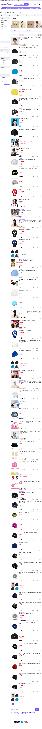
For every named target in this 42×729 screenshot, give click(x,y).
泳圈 (2, 45)
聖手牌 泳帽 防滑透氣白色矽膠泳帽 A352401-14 (28, 290)
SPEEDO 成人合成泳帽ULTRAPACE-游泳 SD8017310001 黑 (30, 280)
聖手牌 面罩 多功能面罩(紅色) (24, 189)
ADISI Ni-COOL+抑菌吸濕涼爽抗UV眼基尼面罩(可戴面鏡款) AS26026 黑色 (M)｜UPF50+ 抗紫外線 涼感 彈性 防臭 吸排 (30, 221)
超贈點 (38, 8)
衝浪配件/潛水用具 (4, 47)
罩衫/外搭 (2, 34)
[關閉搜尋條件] (16, 4)
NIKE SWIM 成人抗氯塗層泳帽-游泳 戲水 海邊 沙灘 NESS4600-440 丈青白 (30, 502)
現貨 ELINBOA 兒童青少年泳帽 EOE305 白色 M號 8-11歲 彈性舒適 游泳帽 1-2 (30, 432)
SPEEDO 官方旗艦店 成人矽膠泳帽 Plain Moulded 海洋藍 (29, 68)
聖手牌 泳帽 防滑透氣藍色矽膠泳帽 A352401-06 (28, 270)
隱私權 (27, 726)
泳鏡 (2, 43)
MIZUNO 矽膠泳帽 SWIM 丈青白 (25, 542)
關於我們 (15, 726)
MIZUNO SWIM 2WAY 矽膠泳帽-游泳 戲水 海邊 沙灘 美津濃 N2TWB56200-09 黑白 (30, 99)
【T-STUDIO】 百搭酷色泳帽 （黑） (27, 441)
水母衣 (2, 32)
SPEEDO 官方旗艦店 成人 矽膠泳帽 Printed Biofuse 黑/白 (29, 109)
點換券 (9, 8)
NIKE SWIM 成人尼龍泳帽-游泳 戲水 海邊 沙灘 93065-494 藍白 (30, 623)
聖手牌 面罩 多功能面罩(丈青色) (25, 239)
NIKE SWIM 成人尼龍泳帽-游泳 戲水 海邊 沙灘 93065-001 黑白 (30, 533)
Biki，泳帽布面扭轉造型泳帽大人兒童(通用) (27, 320)
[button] (11, 26)
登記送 (14, 8)
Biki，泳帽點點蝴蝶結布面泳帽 (25, 210)
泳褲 (2, 35)
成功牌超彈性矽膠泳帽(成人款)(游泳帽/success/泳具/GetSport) (30, 391)
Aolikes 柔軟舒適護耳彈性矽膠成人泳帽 (26, 492)
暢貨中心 (19, 8)
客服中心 (11, 726)
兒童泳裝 (2, 39)
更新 (28, 725)
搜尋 (37, 709)
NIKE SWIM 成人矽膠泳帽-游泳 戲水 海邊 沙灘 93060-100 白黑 (30, 573)
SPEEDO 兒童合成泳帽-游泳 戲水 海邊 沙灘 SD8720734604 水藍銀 (30, 300)
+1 (27, 45)
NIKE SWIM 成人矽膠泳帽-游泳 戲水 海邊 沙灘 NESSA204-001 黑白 (30, 603)
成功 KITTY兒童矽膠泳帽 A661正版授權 (28, 461)
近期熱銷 (35, 34)
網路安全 (23, 726)
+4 (27, 327)
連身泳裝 (2, 24)
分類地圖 (30, 726)
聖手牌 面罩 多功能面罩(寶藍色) (25, 330)
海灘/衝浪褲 (3, 37)
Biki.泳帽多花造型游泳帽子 (24, 118)
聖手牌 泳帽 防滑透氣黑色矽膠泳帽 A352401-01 (28, 129)
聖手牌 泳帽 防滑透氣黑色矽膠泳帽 (25, 633)
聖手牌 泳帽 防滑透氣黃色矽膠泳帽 (25, 89)
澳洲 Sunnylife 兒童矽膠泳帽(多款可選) (27, 451)
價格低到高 (26, 34)
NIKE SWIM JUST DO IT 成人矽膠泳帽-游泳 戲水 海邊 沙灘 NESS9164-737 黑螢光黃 (30, 512)
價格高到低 (31, 34)
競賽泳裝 (2, 30)
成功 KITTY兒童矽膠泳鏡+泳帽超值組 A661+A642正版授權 (30, 482)
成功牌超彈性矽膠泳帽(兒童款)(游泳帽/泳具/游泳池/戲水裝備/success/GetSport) (30, 411)
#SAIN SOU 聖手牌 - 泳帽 (23, 712)
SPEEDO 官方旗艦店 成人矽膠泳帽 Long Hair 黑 (28, 57)
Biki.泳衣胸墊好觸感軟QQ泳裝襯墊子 (26, 260)
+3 (27, 459)
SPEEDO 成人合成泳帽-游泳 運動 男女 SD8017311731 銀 (30, 179)
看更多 (23, 8)
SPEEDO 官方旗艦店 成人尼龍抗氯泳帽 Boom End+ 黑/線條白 (30, 79)
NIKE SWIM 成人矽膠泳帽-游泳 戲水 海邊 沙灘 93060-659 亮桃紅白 (30, 522)
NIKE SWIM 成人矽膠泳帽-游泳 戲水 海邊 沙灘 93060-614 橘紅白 (30, 664)
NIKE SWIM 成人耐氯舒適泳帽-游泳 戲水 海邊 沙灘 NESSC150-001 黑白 (30, 654)
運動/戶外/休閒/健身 (4, 20)
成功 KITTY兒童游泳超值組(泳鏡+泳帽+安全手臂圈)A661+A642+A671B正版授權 (30, 422)
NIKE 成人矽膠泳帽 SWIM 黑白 (25, 552)
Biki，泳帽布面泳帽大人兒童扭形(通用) (26, 370)
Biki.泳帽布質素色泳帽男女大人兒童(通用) (27, 683)
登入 (32, 4)
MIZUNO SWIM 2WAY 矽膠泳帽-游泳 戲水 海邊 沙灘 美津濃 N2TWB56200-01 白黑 (30, 341)
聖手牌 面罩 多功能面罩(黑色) (24, 229)
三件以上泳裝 (3, 28)
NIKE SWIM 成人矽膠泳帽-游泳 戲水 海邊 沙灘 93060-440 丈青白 (30, 593)
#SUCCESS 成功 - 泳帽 (15, 713)
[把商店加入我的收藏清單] (40, 256)
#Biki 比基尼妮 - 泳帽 (14, 712)
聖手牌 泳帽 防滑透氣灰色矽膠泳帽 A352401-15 (28, 159)
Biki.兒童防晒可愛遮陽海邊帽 (24, 199)
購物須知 (19, 726)
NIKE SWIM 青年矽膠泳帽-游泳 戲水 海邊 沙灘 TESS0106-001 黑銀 (30, 674)
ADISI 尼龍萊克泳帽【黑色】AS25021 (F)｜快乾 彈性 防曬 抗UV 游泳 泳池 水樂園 (30, 38)
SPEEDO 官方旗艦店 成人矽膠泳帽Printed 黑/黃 (28, 168)
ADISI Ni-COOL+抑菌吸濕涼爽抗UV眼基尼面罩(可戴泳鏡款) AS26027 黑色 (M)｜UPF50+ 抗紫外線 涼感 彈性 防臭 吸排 (30, 312)
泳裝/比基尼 (2, 22)
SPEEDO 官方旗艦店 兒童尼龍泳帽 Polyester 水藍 (28, 350)
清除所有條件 (7, 83)
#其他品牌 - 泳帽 (23, 713)
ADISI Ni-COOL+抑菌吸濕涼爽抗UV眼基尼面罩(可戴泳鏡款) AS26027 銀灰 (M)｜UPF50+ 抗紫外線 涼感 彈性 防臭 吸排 (30, 382)
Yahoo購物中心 (6, 4)
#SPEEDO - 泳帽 (32, 712)
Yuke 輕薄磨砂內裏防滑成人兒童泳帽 (26, 613)
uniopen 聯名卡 (31, 8)
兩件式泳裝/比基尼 (4, 26)
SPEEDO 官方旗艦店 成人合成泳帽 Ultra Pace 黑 (28, 47)
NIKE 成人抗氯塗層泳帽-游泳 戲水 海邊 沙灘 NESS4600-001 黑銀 (30, 563)
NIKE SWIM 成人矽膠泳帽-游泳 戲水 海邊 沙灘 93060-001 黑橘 (30, 644)
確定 (7, 55)
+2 (27, 620)
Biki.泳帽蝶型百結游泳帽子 (24, 148)
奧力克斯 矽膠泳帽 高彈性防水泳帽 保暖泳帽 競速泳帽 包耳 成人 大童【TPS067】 (30, 401)
